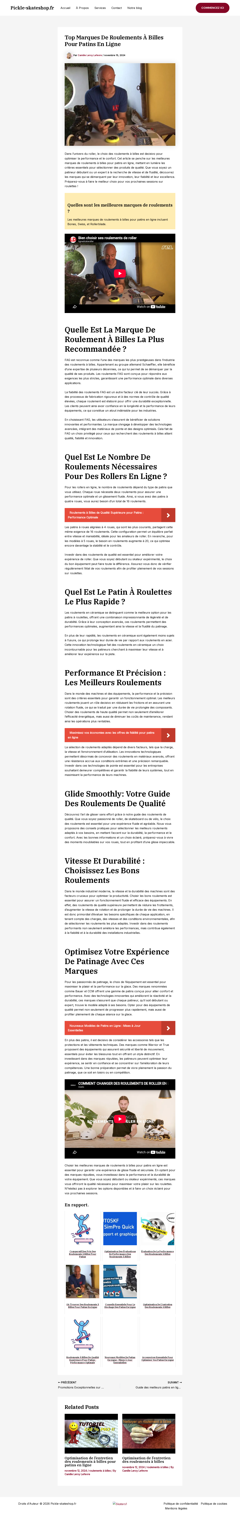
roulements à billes (100, 1470)
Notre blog (134, 8)
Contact (116, 8)
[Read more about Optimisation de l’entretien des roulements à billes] (149, 1434)
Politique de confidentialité (181, 1503)
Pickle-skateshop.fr (32, 8)
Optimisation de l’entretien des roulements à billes (146, 1460)
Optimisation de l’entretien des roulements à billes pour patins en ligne (90, 1461)
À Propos (82, 8)
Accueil (65, 8)
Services (100, 8)
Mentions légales (176, 1508)
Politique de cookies (214, 1503)
